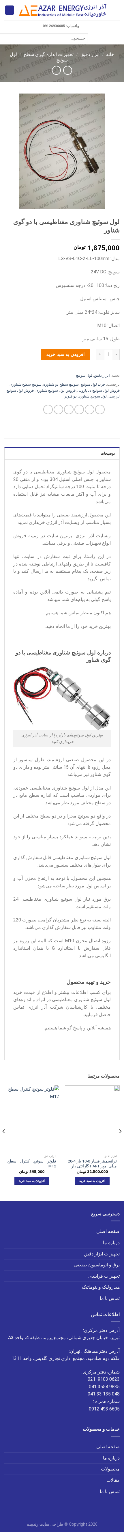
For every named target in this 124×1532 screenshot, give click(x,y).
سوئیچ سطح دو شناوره (61, 384)
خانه (110, 54)
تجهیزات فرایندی (104, 1276)
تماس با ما (110, 1298)
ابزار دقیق (89, 54)
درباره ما (111, 1242)
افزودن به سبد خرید (65, 354)
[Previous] (120, 1143)
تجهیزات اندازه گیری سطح (49, 54)
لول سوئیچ (84, 375)
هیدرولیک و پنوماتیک (101, 1287)
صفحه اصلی (108, 1231)
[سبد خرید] (9, 10)
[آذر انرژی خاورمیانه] (63, 10)
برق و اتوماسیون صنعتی (97, 1265)
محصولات (110, 1469)
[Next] (4, 1143)
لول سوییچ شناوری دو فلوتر (85, 396)
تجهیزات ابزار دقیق (102, 1254)
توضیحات (108, 453)
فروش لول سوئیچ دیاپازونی (98, 390)
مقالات (113, 1480)
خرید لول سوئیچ (92, 384)
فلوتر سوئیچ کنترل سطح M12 (31, 1164)
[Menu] (116, 10)
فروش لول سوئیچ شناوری (55, 390)
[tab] (62, 453)
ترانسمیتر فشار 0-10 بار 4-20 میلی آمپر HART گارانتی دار (92, 1164)
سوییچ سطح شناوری (26, 384)
